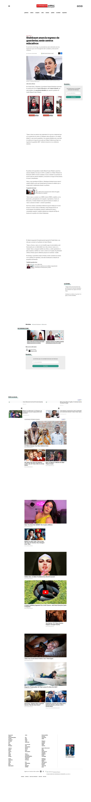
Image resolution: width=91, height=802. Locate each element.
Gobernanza (27, 765)
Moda (9, 763)
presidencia (29, 35)
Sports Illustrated (46, 748)
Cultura (26, 735)
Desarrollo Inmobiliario (28, 756)
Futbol (43, 749)
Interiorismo (27, 759)
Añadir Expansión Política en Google (48, 53)
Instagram (80, 6)
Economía (9, 738)
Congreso (9, 751)
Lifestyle (43, 755)
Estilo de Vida (44, 765)
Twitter (78, 6)
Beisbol (43, 750)
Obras (9, 742)
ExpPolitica (41, 771)
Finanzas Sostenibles (45, 735)
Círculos (9, 762)
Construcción (27, 755)
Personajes (43, 763)
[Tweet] (59, 53)
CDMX (42, 12)
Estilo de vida (27, 742)
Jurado (43, 766)
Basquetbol (43, 752)
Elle (26, 737)
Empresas (9, 736)
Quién (9, 758)
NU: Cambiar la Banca (70, 757)
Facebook (82, 6)
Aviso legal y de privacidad (33, 776)
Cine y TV (26, 749)
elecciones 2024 (38, 264)
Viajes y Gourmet (10, 765)
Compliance (27, 776)
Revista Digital (44, 756)
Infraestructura (27, 757)
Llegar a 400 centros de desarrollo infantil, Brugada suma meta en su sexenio (47, 192)
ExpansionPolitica (46, 771)
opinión (52, 12)
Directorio (44, 776)
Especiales (43, 745)
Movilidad (26, 766)
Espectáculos (10, 759)
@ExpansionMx (34, 351)
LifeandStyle (10, 745)
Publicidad (22, 776)
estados (47, 12)
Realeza (9, 761)
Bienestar (43, 764)
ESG (9, 743)
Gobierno (9, 749)
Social (26, 764)
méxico (31, 12)
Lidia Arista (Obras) (32, 349)
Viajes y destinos (44, 762)
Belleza (9, 764)
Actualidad (43, 742)
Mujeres (9, 744)
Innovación (43, 736)
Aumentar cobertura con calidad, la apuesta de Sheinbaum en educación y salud (46, 266)
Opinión (9, 755)
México (9, 750)
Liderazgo (43, 743)
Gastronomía (44, 759)
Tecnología (10, 741)
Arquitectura (27, 758)
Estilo (26, 745)
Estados (9, 754)
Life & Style (27, 744)
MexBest (44, 758)
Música (26, 750)
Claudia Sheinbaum (37, 324)
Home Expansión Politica (12, 737)
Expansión (10, 735)
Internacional (10, 739)
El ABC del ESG (44, 737)
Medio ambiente (27, 763)
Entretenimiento (27, 746)
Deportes (26, 748)
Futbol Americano (44, 751)
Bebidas (43, 761)
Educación (44, 324)
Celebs (26, 740)
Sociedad (58, 12)
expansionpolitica (43, 771)
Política (10, 748)
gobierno (26, 12)
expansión (64, 12)
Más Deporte (44, 753)
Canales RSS (40, 776)
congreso (37, 12)
